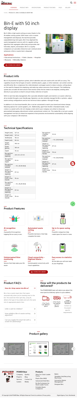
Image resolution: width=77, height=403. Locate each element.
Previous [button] (4, 349)
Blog (26, 377)
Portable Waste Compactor (41, 387)
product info (24, 7)
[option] (38, 349)
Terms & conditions (36, 395)
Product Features (49, 7)
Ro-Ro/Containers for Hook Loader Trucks (42, 384)
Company (20, 374)
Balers (56, 374)
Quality (27, 374)
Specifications (36, 7)
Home (5, 12)
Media (27, 382)
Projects (19, 377)
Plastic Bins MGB (41, 378)
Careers (19, 382)
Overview (14, 7)
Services (19, 379)
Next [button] (73, 349)
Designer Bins (59, 384)
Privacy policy (47, 395)
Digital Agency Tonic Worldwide (66, 395)
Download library (14, 65)
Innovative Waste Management (60, 381)
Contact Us (28, 379)
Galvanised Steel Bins (42, 381)
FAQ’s (60, 7)
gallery (67, 7)
